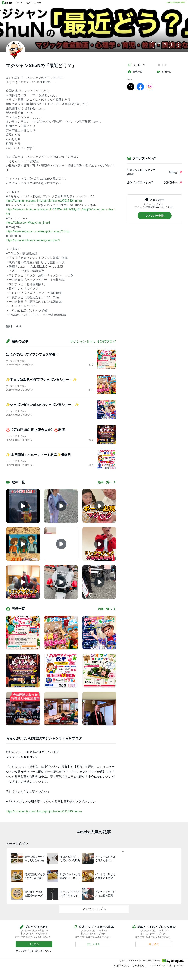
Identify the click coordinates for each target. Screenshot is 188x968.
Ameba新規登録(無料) (176, 2)
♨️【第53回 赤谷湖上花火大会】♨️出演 (35, 430)
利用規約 (139, 965)
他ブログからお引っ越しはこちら (32, 951)
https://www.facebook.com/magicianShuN (33, 240)
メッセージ (139, 65)
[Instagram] (149, 86)
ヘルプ (180, 965)
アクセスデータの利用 (161, 965)
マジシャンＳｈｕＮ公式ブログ (93, 341)
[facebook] (140, 86)
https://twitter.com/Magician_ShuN (28, 222)
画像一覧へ (105, 608)
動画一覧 (166, 71)
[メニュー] (178, 45)
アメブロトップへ (94, 909)
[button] (161, 44)
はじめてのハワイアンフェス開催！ (32, 354)
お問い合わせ (122, 965)
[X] (130, 86)
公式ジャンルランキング (141, 170)
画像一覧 (137, 71)
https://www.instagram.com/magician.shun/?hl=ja (37, 231)
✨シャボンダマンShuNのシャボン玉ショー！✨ (42, 404)
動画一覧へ (105, 482)
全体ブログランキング (140, 182)
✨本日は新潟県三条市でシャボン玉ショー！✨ (41, 379)
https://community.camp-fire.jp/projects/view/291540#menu (44, 200)
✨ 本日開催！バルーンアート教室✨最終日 (38, 455)
